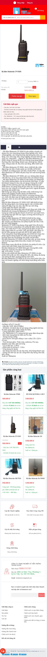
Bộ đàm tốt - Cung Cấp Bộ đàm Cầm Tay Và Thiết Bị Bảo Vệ (25, 651)
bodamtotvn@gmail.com (24, 578)
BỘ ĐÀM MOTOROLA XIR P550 (35, 394)
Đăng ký (30, 3)
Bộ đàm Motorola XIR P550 (12, 478)
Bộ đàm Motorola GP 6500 (12, 436)
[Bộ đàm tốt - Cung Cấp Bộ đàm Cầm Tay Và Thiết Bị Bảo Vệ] (23, 11)
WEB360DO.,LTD (6, 652)
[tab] (8, 147)
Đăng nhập (20, 3)
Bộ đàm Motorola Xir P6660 (35, 478)
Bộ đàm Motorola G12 (35, 436)
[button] (2, 651)
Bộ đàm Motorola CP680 (12, 394)
